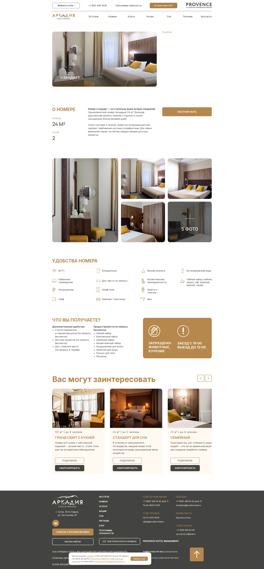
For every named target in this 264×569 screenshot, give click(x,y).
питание (104, 521)
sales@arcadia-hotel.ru (153, 521)
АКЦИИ (102, 511)
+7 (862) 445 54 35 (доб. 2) (189, 501)
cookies (89, 556)
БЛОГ (102, 525)
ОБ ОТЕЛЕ (104, 497)
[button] (190, 222)
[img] (199, 5)
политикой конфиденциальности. (110, 561)
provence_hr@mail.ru (186, 534)
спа (101, 516)
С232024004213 (160, 552)
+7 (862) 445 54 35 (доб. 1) (155, 501)
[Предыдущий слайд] (200, 378)
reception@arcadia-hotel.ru (188, 505)
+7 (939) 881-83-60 (185, 530)
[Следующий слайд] (208, 378)
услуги (103, 506)
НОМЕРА (103, 501)
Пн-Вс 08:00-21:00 (151, 505)
